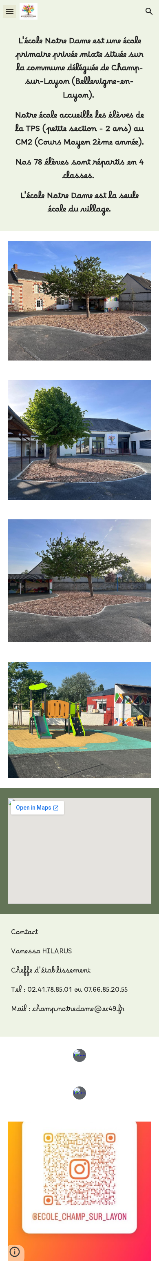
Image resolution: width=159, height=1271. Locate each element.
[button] (10, 11)
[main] (79, 127)
